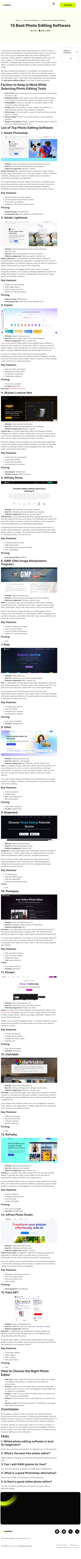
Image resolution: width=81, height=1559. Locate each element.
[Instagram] (70, 1531)
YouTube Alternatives (17, 389)
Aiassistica (12, 1546)
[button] (53, 3)
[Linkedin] (64, 1531)
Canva (3, 343)
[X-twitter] (77, 1531)
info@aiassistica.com (23, 1538)
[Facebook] (57, 1531)
